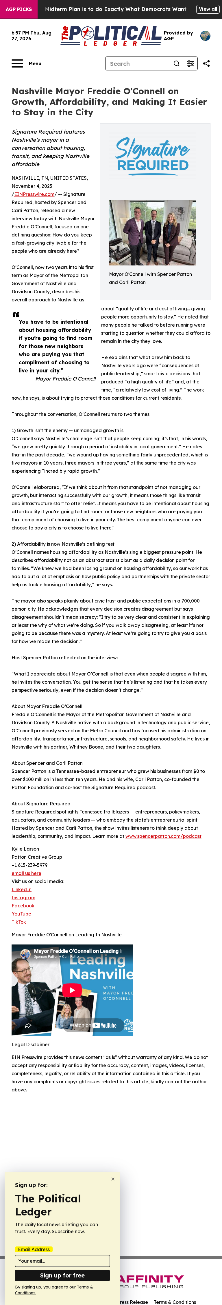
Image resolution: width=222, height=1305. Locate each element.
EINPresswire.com (34, 194)
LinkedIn (22, 889)
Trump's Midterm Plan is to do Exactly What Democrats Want (104, 9)
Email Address (34, 1249)
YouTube (21, 914)
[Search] (177, 63)
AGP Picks (19, 9)
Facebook (23, 906)
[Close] (113, 1179)
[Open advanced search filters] (190, 63)
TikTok (19, 922)
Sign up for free (62, 1275)
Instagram (23, 897)
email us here (26, 873)
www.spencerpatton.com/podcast (163, 836)
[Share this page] (206, 63)
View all (208, 9)
